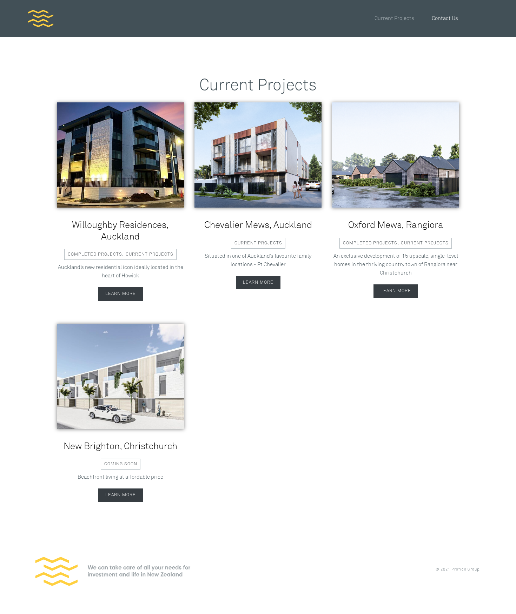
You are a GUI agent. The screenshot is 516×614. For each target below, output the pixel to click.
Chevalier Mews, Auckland (258, 225)
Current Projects (149, 254)
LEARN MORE (120, 294)
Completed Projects (95, 254)
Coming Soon (120, 464)
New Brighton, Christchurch (120, 447)
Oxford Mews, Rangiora (395, 225)
